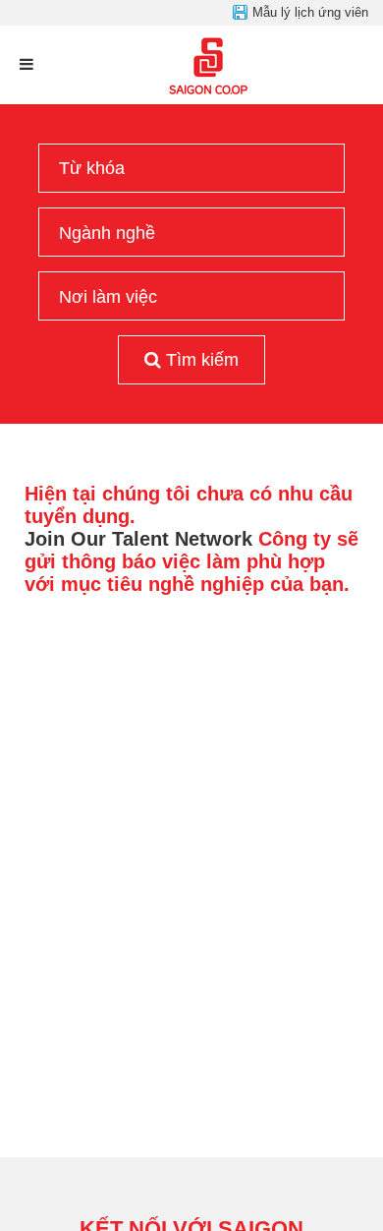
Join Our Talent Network (138, 539)
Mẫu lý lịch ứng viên (310, 12)
